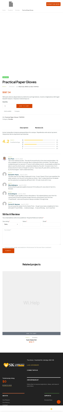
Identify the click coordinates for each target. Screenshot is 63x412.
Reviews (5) (39, 128)
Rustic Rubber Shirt (31, 340)
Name (25, 221)
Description (24, 128)
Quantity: (5, 101)
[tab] (24, 127)
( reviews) (12, 86)
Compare (17, 111)
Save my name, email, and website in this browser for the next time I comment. (28, 247)
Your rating (6, 221)
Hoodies (10, 119)
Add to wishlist (7, 111)
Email (45, 221)
